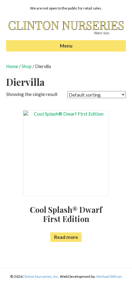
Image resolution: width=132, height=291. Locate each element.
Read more (66, 237)
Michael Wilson (109, 276)
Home (12, 66)
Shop (26, 66)
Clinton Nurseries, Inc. (40, 276)
